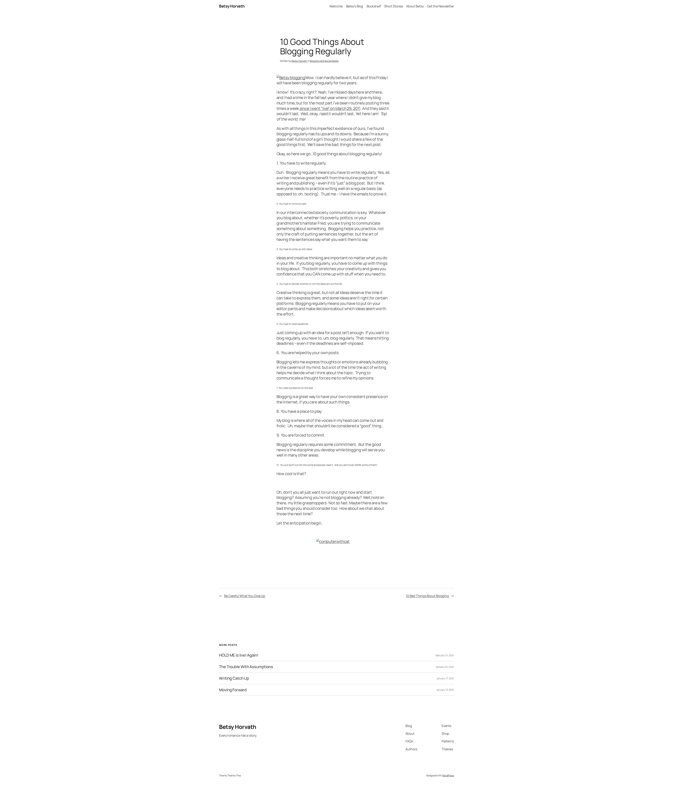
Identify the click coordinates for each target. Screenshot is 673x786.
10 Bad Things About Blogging (427, 596)
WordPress (448, 775)
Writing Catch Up (234, 678)
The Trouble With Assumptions (246, 667)
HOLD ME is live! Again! (238, 655)
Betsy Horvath (232, 6)
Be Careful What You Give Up (244, 596)
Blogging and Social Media (324, 61)
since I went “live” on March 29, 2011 (329, 108)
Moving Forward (233, 690)
